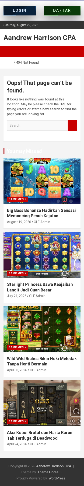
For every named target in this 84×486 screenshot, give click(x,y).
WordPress (57, 478)
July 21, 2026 (16, 296)
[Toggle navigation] (9, 51)
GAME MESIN (17, 199)
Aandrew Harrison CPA (40, 37)
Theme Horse (48, 472)
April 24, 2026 (17, 444)
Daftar (62, 10)
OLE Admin (42, 222)
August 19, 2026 (19, 222)
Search (72, 125)
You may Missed (24, 151)
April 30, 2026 (17, 370)
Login (20, 10)
